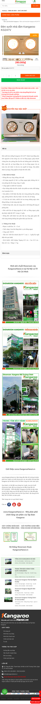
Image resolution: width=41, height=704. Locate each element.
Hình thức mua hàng (8, 633)
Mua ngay (21, 80)
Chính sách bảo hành (8, 658)
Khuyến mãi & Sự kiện (26, 698)
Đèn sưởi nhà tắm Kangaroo (11, 21)
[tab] (20, 149)
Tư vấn (5, 641)
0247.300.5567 (35, 702)
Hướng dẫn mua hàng (9, 650)
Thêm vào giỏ (30, 75)
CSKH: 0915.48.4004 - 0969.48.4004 (14, 671)
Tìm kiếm (36, 5)
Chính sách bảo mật (8, 639)
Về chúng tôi (6, 631)
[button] (20, 149)
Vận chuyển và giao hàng (9, 653)
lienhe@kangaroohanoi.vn (10, 674)
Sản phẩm (16, 698)
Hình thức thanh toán (9, 636)
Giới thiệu (9, 698)
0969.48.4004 (36, 698)
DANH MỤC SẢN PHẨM (10, 15)
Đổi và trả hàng (7, 655)
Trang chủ (4, 19)
